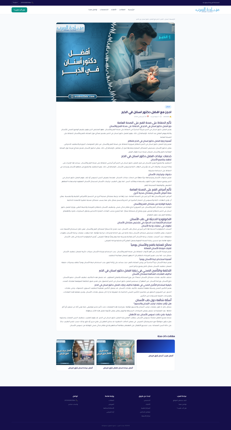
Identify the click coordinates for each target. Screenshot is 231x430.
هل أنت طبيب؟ (19, 9)
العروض (111, 404)
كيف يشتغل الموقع (179, 400)
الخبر (161, 19)
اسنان (166, 19)
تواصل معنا (92, 10)
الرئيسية (131, 10)
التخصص (147, 400)
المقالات (122, 10)
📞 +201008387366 (27, 3)
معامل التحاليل (145, 412)
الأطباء (113, 10)
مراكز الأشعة (146, 416)
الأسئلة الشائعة (108, 408)
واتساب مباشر (73, 404)
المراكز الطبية (145, 408)
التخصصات (104, 10)
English (15, 2)
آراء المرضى (110, 412)
